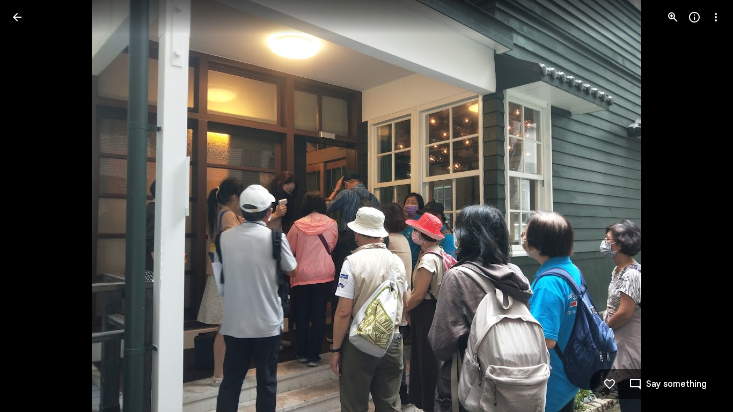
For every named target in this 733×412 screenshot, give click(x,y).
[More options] (716, 17)
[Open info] (694, 17)
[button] (30, 206)
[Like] (609, 384)
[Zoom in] (673, 17)
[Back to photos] (17, 17)
